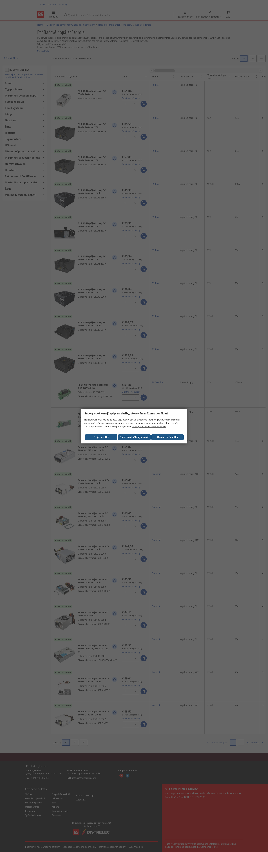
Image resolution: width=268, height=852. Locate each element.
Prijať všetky (101, 437)
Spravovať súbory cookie (134, 437)
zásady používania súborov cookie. (149, 426)
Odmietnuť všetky (167, 437)
